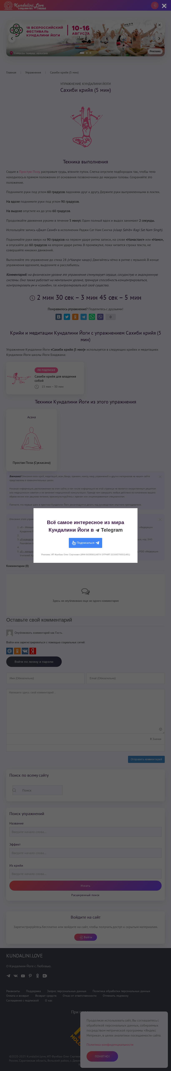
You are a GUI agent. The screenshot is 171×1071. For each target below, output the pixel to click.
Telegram (111, 530)
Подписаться (85, 542)
